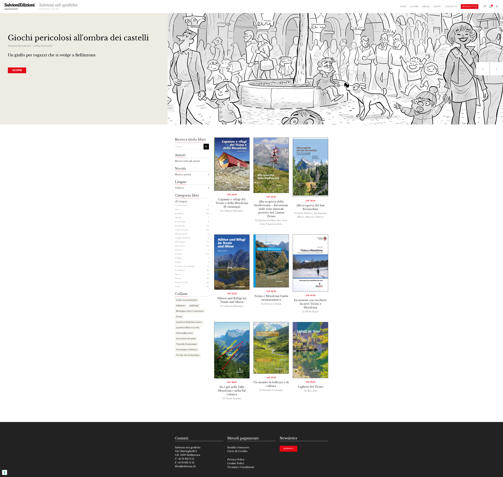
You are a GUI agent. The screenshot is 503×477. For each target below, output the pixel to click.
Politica (178, 258)
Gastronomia (181, 229)
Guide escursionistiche (186, 300)
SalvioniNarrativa (184, 333)
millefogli (194, 305)
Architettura (181, 205)
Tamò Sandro (233, 398)
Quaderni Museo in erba (187, 327)
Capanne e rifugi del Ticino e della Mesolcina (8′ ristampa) (232, 203)
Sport (178, 274)
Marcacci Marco (315, 217)
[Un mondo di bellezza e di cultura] (271, 348)
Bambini (179, 213)
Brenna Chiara (272, 303)
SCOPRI (17, 70)
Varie (177, 286)
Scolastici (180, 270)
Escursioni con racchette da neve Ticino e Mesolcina (310, 304)
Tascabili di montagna (186, 344)
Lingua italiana (182, 237)
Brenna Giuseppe (273, 390)
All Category (181, 201)
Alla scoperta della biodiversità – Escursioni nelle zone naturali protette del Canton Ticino (271, 209)
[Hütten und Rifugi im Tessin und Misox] (231, 262)
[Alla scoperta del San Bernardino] (310, 167)
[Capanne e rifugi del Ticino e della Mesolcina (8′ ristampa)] (231, 164)
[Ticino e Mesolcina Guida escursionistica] (271, 261)
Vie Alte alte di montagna (187, 355)
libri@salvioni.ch (185, 466)
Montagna (180, 242)
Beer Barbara (305, 213)
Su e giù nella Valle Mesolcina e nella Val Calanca (232, 390)
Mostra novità (183, 174)
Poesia (178, 254)
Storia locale (181, 282)
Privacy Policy (236, 459)
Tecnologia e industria (186, 349)
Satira (178, 262)
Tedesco (179, 188)
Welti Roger (312, 311)
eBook (178, 217)
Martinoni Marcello (269, 220)
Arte (177, 209)
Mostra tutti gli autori (187, 161)
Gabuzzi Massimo (233, 210)
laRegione (180, 305)
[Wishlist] (484, 6)
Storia (178, 278)
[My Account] (497, 6)
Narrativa (180, 246)
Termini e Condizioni (240, 467)
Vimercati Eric (274, 224)
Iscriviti (288, 448)
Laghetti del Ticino (310, 386)
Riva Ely (312, 390)
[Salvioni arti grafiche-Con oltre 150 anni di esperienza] (58, 6)
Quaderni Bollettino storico (189, 322)
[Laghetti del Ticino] (310, 350)
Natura (178, 250)
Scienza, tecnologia (185, 266)
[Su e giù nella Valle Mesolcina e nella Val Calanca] (231, 350)
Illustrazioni (181, 234)
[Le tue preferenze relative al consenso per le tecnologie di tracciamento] (4, 472)
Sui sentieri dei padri (186, 338)
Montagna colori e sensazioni (189, 311)
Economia (180, 221)
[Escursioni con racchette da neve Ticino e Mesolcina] (310, 263)
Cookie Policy (235, 463)
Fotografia (180, 225)
